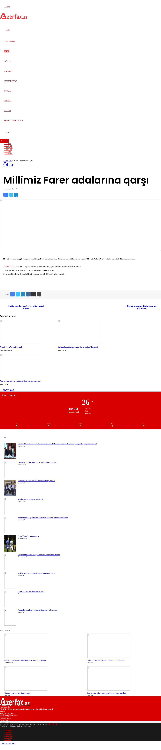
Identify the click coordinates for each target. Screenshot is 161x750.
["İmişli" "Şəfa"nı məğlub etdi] (21, 343)
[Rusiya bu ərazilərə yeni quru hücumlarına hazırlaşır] (21, 377)
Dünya (7, 61)
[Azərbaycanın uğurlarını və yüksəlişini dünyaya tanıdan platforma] (10, 532)
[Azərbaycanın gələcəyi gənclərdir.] (10, 514)
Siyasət (8, 71)
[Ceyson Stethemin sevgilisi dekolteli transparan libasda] (10, 570)
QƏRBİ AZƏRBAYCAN (13, 121)
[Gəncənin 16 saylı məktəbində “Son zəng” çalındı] (10, 496)
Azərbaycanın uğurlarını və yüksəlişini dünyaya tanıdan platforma (43, 518)
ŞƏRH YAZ (8, 390)
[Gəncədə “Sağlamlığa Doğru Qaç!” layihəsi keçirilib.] (10, 477)
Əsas (6, 161)
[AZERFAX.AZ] (13, 18)
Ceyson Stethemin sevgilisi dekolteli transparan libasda (39, 555)
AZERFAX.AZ (8, 266)
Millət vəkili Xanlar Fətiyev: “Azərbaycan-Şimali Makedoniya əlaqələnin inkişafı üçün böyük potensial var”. (57, 444)
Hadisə (7, 101)
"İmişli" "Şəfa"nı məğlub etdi (11, 347)
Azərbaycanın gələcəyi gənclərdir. (31, 499)
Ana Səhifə (9, 41)
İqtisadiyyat (10, 81)
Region (7, 111)
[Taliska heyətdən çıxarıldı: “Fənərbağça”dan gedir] (79, 343)
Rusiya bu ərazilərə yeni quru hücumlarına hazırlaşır (20, 381)
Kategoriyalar (4, 720)
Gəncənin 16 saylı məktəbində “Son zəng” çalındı (36, 481)
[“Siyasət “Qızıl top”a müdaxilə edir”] (10, 606)
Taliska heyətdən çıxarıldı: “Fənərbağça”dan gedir (78, 347)
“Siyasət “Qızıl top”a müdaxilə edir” (31, 592)
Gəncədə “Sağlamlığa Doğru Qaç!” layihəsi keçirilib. (37, 462)
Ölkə (6, 51)
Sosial (7, 91)
